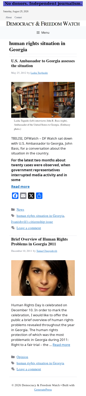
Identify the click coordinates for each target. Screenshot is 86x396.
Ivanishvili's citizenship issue (32, 221)
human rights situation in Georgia (40, 215)
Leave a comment (29, 228)
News (20, 209)
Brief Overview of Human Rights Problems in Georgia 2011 (39, 241)
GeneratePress (43, 389)
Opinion (22, 357)
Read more (20, 186)
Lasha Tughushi (39, 73)
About (9, 17)
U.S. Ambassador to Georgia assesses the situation (43, 63)
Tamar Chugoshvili (46, 251)
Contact (18, 17)
